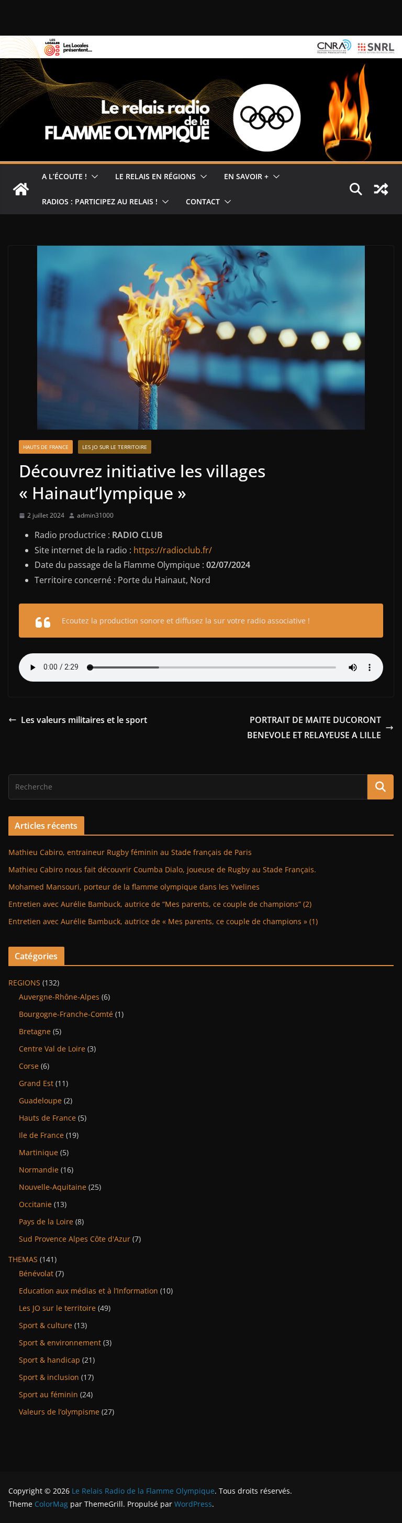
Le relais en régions (155, 176)
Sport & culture (45, 1325)
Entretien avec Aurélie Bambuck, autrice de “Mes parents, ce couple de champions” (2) (159, 904)
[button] (92, 176)
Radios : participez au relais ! (100, 201)
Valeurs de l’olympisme (59, 1412)
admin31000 (95, 515)
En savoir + (246, 176)
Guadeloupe (40, 1100)
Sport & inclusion (49, 1377)
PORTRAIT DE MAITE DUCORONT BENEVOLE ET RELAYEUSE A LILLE (314, 727)
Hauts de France (46, 447)
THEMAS (23, 1259)
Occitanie (35, 1204)
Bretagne (35, 1031)
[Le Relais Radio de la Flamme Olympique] (201, 43)
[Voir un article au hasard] (381, 189)
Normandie (39, 1170)
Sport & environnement (60, 1342)
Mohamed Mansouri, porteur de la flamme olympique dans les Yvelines (134, 887)
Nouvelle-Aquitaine (52, 1187)
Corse (29, 1066)
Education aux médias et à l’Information (88, 1291)
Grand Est (36, 1083)
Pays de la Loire (46, 1221)
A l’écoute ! (64, 176)
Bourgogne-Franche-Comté (66, 1014)
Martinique (38, 1152)
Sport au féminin (48, 1394)
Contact (203, 201)
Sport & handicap (49, 1360)
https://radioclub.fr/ (172, 550)
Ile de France (41, 1135)
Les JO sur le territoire (114, 447)
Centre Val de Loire (52, 1049)
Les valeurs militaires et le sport (84, 720)
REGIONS (24, 983)
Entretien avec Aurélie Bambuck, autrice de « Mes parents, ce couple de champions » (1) (163, 921)
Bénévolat (36, 1273)
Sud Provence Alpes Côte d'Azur (74, 1239)
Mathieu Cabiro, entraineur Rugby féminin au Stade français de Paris (130, 852)
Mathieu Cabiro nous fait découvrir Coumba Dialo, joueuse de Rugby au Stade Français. (162, 869)
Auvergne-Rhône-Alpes (59, 997)
